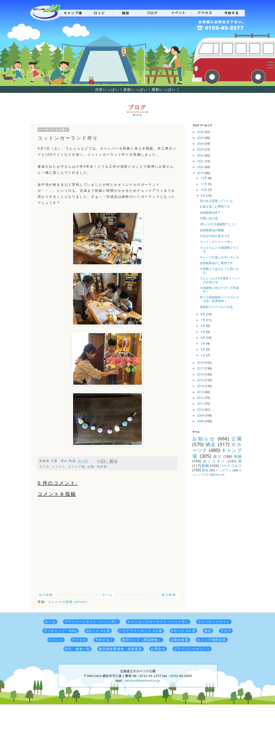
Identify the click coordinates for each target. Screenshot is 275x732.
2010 (201, 409)
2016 (201, 374)
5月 (203, 332)
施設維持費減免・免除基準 (120, 649)
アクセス (79, 640)
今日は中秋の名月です (215, 236)
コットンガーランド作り (216, 242)
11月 (204, 184)
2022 (201, 155)
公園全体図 (180, 640)
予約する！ (104, 640)
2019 (201, 173)
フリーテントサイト (214, 622)
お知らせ (203, 438)
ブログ (225, 631)
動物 (205, 465)
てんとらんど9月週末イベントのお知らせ (220, 280)
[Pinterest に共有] (115, 461)
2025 (201, 138)
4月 (203, 337)
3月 (203, 343)
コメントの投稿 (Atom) (67, 602)
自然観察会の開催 (212, 230)
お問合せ (158, 649)
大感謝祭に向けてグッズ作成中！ (219, 289)
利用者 (102, 467)
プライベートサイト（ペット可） (91, 622)
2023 (201, 149)
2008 (201, 421)
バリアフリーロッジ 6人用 (140, 631)
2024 (201, 143)
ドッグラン (224, 470)
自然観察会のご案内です (216, 263)
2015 (201, 380)
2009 (201, 415)
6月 (203, 326)
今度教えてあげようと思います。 (219, 270)
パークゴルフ (231, 465)
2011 (201, 403)
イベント (59, 467)
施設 (208, 631)
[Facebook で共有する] (111, 461)
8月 (203, 314)
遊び (217, 456)
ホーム (107, 595)
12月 (204, 178)
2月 (203, 349)
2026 (201, 132)
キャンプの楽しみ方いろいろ (219, 257)
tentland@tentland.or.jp (142, 680)
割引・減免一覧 (77, 649)
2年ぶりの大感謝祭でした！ (219, 224)
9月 (203, 195)
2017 (201, 368)
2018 (201, 362)
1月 (203, 355)
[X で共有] (107, 461)
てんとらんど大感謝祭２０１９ (219, 249)
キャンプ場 (76, 467)
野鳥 (217, 474)
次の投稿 (46, 595)
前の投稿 (169, 595)
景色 (205, 470)
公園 (90, 467)
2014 (201, 386)
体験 (238, 456)
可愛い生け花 (209, 218)
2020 (201, 167)
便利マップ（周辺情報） (142, 640)
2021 (201, 161)
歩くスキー (214, 461)
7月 (203, 320)
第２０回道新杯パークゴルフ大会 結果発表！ (219, 299)
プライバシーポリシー (192, 649)
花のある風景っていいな (216, 201)
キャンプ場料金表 (211, 640)
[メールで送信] (99, 461)
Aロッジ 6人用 (98, 631)
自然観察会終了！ (212, 212)
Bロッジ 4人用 (183, 631)
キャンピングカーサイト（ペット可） (158, 622)
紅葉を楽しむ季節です (215, 206)
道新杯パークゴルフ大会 (216, 307)
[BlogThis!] (103, 461)
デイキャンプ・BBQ (60, 631)
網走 (211, 444)
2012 (201, 398)
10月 (204, 190)
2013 (201, 392)
